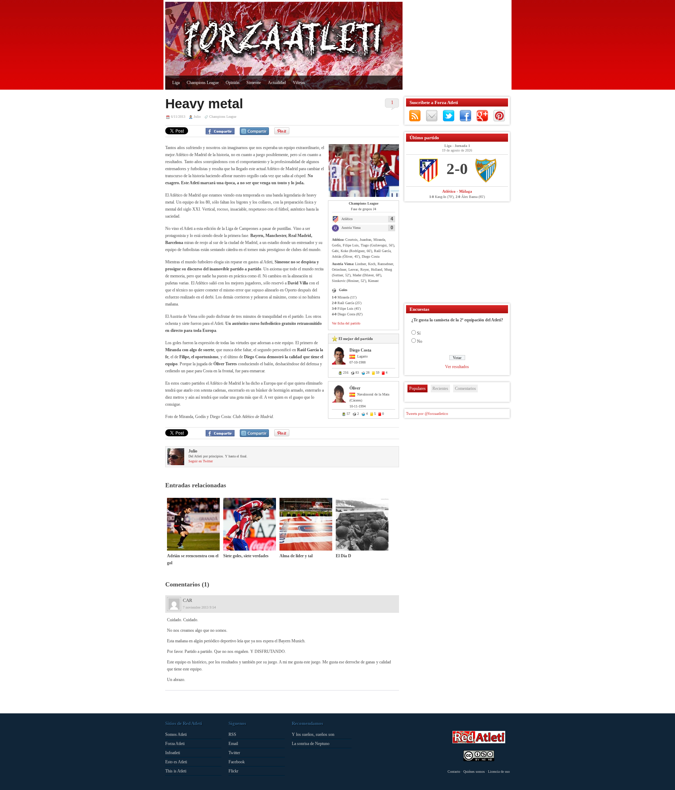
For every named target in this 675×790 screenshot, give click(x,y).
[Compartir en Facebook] (220, 131)
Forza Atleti (175, 743)
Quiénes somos (474, 771)
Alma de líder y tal (296, 555)
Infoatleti (172, 752)
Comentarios (465, 388)
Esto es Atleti (176, 761)
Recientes (440, 388)
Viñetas (299, 82)
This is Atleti (175, 771)
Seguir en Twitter (200, 461)
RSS (414, 115)
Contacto (454, 771)
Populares (417, 388)
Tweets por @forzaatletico (427, 413)
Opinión (232, 82)
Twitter (448, 115)
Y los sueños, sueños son (313, 734)
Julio (197, 116)
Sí (418, 333)
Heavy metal (204, 103)
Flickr (233, 771)
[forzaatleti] (284, 41)
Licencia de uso (499, 771)
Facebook (465, 115)
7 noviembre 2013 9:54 (199, 607)
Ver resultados (457, 366)
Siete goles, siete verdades (246, 555)
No (419, 341)
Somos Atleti (176, 734)
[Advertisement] (455, 46)
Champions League (203, 82)
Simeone (253, 82)
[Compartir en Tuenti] (254, 131)
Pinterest (499, 115)
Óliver (354, 388)
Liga (176, 82)
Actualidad (277, 82)
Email (233, 743)
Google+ (482, 115)
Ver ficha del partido (346, 323)
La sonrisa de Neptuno (310, 743)
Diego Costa (360, 350)
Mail (431, 115)
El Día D (343, 555)
